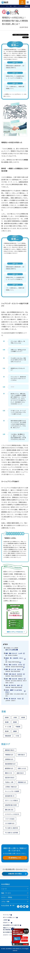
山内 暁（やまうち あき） (13, 685)
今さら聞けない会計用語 (11, 832)
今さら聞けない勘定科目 (11, 828)
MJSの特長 (4, 884)
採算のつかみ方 (22, 768)
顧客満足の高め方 (9, 750)
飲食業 (6, 717)
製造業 (6, 722)
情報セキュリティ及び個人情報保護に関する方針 (10, 928)
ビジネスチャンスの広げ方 (12, 814)
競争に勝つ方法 (9, 809)
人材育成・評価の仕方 (11, 787)
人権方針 (5, 920)
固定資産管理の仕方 (10, 764)
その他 (17, 736)
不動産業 (18, 726)
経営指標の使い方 (9, 796)
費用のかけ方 (8, 773)
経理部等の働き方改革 (11, 805)
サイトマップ (6, 915)
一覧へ (13, 905)
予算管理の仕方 (9, 754)
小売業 (15, 717)
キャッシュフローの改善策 (12, 791)
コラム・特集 (9, 6)
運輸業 (15, 731)
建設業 (15, 722)
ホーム (2, 6)
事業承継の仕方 (22, 782)
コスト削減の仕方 (9, 823)
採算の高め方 (21, 754)
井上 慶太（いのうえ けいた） (14, 664)
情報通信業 (8, 736)
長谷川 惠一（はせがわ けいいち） (14, 659)
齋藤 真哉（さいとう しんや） (14, 653)
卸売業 (23, 717)
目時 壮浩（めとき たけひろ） (14, 674)
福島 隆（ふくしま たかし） (13, 669)
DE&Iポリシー (6, 922)
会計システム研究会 (10, 650)
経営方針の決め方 (9, 777)
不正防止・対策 (9, 782)
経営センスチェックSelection (15, 632)
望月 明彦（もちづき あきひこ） (14, 679)
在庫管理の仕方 (9, 759)
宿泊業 (6, 731)
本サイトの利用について (9, 917)
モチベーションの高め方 (11, 800)
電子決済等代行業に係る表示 (10, 932)
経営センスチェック (18, 6)
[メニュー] (28, 2)
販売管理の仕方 (9, 768)
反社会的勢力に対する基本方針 (11, 925)
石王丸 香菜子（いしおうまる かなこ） (14, 691)
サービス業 (8, 726)
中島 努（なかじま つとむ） (13, 698)
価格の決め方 (20, 773)
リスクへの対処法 (9, 819)
